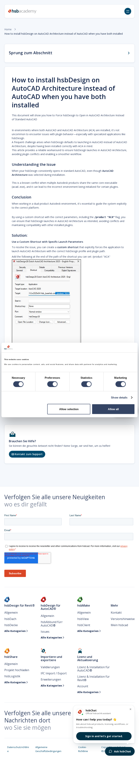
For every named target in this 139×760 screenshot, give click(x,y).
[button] (127, 11)
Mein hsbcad (119, 625)
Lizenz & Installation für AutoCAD (93, 668)
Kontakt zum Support (27, 454)
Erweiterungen (51, 679)
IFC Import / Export (54, 673)
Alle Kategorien (16, 631)
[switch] (52, 384)
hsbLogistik (12, 676)
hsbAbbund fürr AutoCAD (52, 623)
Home (8, 29)
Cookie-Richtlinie (83, 749)
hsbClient (83, 625)
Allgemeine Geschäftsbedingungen (48, 749)
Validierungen (50, 667)
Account (82, 686)
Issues (45, 631)
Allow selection (69, 408)
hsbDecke (11, 625)
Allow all (113, 408)
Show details (119, 397)
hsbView (83, 619)
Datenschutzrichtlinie (18, 749)
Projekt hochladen (16, 670)
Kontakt (116, 612)
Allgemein (11, 612)
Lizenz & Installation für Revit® (93, 678)
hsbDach (10, 619)
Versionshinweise (123, 619)
